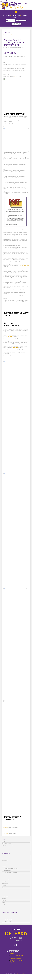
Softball (4, 898)
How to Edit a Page (7, 921)
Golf (3, 887)
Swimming (4, 900)
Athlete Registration (7, 870)
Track (4, 904)
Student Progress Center (16, 955)
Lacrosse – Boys (6, 889)
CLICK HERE (16, 76)
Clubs (4, 858)
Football (4, 885)
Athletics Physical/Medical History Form (10, 868)
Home (12, 953)
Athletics (4, 866)
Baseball (4, 874)
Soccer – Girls (5, 896)
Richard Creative (21, 973)
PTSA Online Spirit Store (7, 843)
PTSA (4, 841)
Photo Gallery (5, 860)
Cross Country (5, 883)
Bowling (4, 881)
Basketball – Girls (6, 876)
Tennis (4, 902)
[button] (16, 12)
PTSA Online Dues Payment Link (8, 845)
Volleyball (4, 906)
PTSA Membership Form (7, 847)
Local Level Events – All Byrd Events (10, 872)
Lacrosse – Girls (5, 891)
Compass (12, 957)
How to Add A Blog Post (8, 919)
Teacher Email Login (15, 958)
